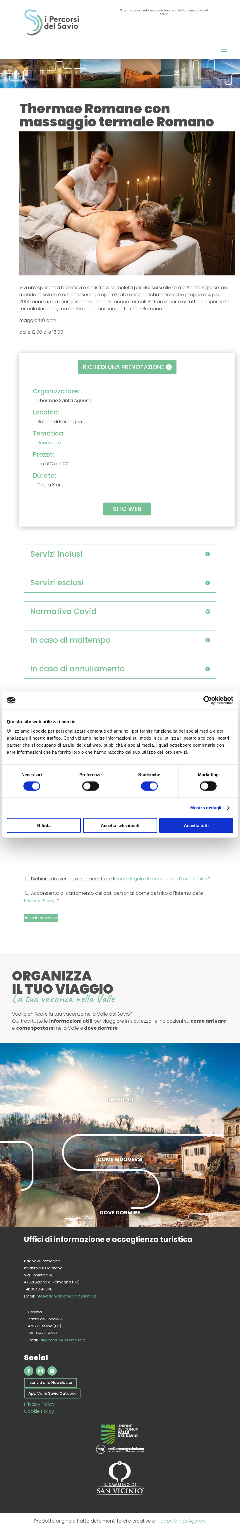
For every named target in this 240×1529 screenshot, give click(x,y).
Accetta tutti (196, 825)
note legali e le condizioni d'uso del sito (162, 878)
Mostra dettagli (206, 807)
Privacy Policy (40, 900)
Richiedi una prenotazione (123, 367)
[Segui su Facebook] (28, 1371)
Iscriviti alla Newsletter (50, 1382)
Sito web (127, 509)
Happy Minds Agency (181, 1521)
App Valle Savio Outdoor (52, 1393)
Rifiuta (44, 825)
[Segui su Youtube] (52, 1371)
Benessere (49, 442)
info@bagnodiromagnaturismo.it (66, 1296)
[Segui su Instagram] (40, 1371)
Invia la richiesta (41, 918)
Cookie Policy (39, 1411)
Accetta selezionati (120, 825)
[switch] (90, 786)
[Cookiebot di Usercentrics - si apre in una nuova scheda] (207, 700)
